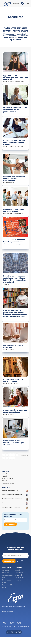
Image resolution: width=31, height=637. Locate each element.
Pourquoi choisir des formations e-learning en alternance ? (13, 443)
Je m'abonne (10, 524)
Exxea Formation (12, 626)
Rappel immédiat (7, 585)
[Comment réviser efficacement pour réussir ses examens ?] (15, 62)
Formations (19, 573)
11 (3, 458)
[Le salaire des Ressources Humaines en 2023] (15, 196)
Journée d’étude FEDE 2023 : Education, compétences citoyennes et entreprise (14, 242)
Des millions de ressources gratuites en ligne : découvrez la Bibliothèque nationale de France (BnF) (15, 279)
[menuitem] (5, 623)
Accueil (18, 570)
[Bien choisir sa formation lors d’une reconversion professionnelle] (15, 95)
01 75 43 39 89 (5, 609)
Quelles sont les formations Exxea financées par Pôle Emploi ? (14, 142)
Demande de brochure (6, 581)
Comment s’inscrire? (5, 571)
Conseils (11, 81)
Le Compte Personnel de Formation (13, 346)
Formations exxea (19, 81)
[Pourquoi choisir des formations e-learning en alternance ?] (15, 428)
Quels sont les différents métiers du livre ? (13, 380)
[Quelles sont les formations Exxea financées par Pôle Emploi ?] (15, 128)
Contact (18, 580)
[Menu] (28, 3)
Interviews (12, 319)
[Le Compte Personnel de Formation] (15, 333)
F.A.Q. (4, 587)
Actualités (6, 81)
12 (7, 458)
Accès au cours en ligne (8, 576)
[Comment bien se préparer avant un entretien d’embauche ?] (15, 164)
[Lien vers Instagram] (22, 561)
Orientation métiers (13, 114)
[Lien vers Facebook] (9, 561)
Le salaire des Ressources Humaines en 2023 (13, 210)
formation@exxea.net (7, 611)
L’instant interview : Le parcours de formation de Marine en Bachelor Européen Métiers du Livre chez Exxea (15, 314)
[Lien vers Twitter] (13, 561)
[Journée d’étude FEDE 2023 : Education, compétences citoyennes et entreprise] (15, 227)
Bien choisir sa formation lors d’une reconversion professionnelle (15, 110)
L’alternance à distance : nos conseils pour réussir (15, 411)
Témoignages (20, 577)
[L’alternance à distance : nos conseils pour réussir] (15, 397)
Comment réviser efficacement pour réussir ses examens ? (15, 77)
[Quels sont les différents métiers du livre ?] (15, 367)
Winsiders (26, 626)
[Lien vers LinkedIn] (18, 561)
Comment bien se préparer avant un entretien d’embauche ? (14, 178)
